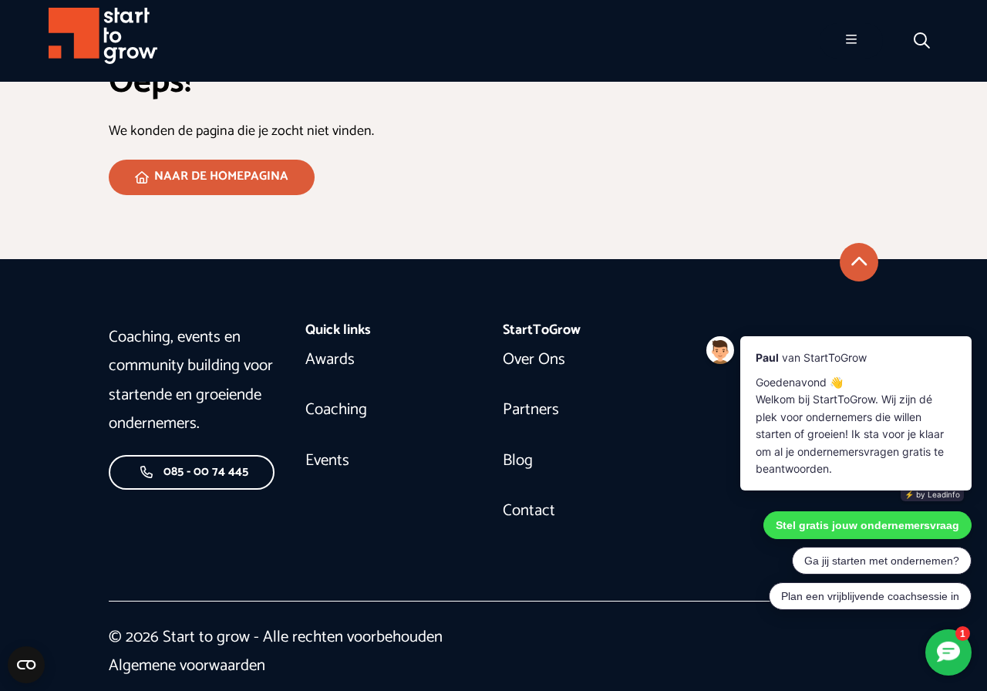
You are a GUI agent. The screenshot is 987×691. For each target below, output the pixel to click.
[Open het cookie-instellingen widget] (26, 664)
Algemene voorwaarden (187, 665)
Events (327, 460)
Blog (518, 460)
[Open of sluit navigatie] (851, 41)
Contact (529, 510)
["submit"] (859, 262)
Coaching (336, 409)
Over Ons (534, 359)
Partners (531, 409)
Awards (330, 359)
